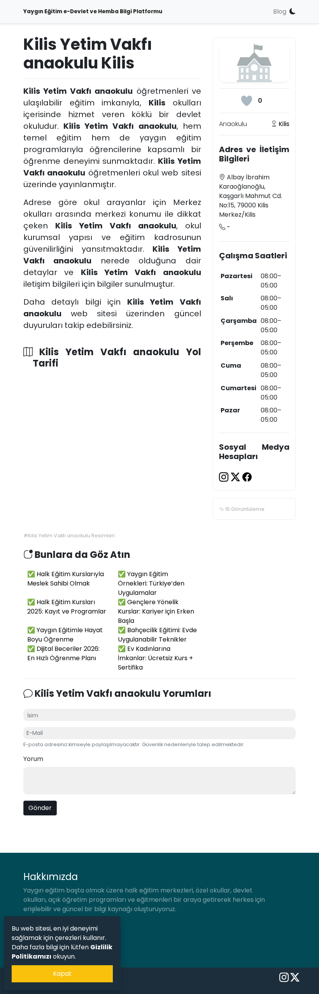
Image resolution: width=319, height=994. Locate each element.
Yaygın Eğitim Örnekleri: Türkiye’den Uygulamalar (151, 583)
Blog (279, 11)
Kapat (62, 973)
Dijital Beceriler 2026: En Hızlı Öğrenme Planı (63, 653)
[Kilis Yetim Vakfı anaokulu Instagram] (225, 477)
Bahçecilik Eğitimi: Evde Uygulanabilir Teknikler (157, 635)
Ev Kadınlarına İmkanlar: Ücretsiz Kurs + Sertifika (155, 658)
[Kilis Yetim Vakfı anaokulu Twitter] (236, 477)
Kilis (284, 123)
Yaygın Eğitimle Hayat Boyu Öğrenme (65, 635)
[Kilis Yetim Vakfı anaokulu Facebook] (247, 477)
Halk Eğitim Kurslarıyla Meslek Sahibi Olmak (65, 579)
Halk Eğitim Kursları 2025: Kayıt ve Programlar (66, 607)
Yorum (33, 758)
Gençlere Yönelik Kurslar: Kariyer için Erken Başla (156, 611)
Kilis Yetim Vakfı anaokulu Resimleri (71, 535)
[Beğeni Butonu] (246, 101)
